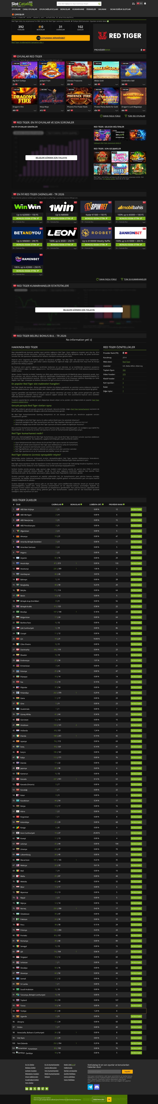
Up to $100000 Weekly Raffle (96, 240)
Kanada (23, 779)
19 (56, 536)
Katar (22, 795)
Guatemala (24, 709)
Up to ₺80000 (61, 214)
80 (56, 768)
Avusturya (24, 569)
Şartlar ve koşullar (70, 1076)
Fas (21, 682)
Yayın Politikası (69, 1085)
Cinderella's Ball (128, 80)
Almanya (23, 536)
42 (56, 881)
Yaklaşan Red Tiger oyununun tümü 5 (107, 143)
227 (55, 779)
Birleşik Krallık (26, 606)
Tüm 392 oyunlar (136, 116)
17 (56, 617)
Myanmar (24, 892)
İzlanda (23, 763)
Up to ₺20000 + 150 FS (27, 214)
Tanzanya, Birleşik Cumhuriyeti (32, 995)
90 (55, 746)
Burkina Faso (25, 623)
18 (56, 639)
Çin (21, 639)
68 (55, 649)
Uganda (23, 1016)
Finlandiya (24, 693)
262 (55, 693)
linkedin (26, 1092)
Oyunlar (16, 9)
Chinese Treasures (74, 80)
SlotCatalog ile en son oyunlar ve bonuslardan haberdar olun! (108, 1071)
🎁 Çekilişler (18, 14)
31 (56, 1011)
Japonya (23, 768)
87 (55, 563)
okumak (102, 9)
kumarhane (78, 9)
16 (56, 682)
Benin (22, 596)
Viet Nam (24, 1041)
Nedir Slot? (69, 1070)
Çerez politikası (69, 1082)
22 (56, 1041)
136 (55, 930)
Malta (22, 876)
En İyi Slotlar (29, 1070)
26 (56, 574)
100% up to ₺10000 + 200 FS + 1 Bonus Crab (130, 240)
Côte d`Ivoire (25, 644)
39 (56, 914)
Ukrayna (23, 1022)
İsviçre (23, 752)
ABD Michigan (26, 515)
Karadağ (23, 790)
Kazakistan (24, 800)
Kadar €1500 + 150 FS (96, 214)
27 (56, 660)
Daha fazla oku (98, 1099)
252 (55, 1047)
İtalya (22, 757)
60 (56, 973)
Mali (22, 871)
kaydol (127, 1077)
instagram (38, 1092)
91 (55, 606)
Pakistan (23, 919)
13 (56, 806)
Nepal (22, 898)
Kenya (22, 806)
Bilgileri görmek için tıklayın (51, 157)
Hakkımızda (68, 1073)
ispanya (23, 741)
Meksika (23, 881)
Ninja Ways (44, 107)
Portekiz (23, 935)
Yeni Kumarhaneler (52, 1076)
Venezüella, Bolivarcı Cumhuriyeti (29, 1037)
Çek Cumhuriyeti (27, 628)
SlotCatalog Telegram (90, 1091)
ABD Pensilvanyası (27, 525)
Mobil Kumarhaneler (52, 1079)
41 (56, 714)
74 (55, 951)
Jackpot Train (45, 80)
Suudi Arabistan (26, 989)
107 (55, 612)
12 (56, 719)
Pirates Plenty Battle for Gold (106, 107)
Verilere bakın (136, 509)
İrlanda (23, 736)
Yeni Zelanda (25, 1047)
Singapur (24, 957)
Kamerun (24, 774)
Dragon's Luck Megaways (132, 107)
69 (55, 730)
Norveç (23, 908)
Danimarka (24, 649)
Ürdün (23, 1027)
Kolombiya (24, 822)
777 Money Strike (109, 179)
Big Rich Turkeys (19, 80)
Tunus (22, 1005)
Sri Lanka (24, 984)
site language (138, 3)
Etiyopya (23, 676)
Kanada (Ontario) (27, 784)
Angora (23, 552)
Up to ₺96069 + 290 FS (27, 240)
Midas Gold (99, 80)
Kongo (23, 827)
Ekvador (23, 655)
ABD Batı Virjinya (27, 509)
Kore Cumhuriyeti (27, 833)
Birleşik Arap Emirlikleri (29, 601)
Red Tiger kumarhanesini (80, 409)
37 (56, 687)
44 (56, 800)
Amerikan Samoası (27, 547)
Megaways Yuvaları (32, 1079)
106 (55, 752)
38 (56, 924)
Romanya (24, 941)
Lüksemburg (25, 854)
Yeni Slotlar (29, 1088)
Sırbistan (24, 962)
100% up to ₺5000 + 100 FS (130, 214)
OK (109, 1099)
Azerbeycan (25, 574)
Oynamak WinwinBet (53, 37)
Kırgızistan (24, 817)
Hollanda (24, 730)
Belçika (23, 590)
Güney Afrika (25, 714)
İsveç (22, 747)
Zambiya (23, 1057)
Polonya (23, 930)
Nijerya (23, 903)
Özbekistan (24, 914)
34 (56, 1000)
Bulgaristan (25, 617)
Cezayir (23, 633)
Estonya (23, 671)
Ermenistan (25, 666)
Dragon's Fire (18, 107)
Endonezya (24, 660)
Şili (21, 952)
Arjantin (23, 558)
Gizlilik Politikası (69, 1079)
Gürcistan (24, 720)
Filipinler (23, 687)
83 (55, 935)
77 (55, 590)
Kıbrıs (22, 811)
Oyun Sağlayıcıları (48, 9)
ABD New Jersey (26, 520)
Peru (22, 925)
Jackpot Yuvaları (31, 1076)
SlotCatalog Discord (96, 1091)
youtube (30, 1092)
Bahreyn (23, 579)
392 (124, 370)
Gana (22, 698)
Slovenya (24, 973)
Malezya (23, 865)
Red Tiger (126, 362)
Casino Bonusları (51, 1073)
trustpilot (46, 1092)
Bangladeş (24, 585)
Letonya (23, 844)
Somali (23, 978)
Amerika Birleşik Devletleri (30, 542)
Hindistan (24, 725)
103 (55, 725)
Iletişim (47, 1082)
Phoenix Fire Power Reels (77, 107)
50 (56, 968)
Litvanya (23, 849)
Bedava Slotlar (30, 1073)
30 (56, 941)
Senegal (23, 946)
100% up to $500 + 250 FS (61, 240)
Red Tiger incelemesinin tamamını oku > (28, 42)
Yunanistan (25, 1052)
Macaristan (24, 860)
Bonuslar (65, 9)
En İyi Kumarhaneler (52, 1070)
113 (55, 757)
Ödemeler (91, 9)
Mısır (22, 887)
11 (56, 633)
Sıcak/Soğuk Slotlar (120, 9)
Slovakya (23, 968)
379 (124, 374)
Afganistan (24, 531)
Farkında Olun (20, 222)
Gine (22, 703)
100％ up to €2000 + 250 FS (27, 267)
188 (55, 736)
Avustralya (24, 563)
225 (55, 568)
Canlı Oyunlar (30, 9)
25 (56, 671)
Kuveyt (23, 838)
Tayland (23, 1000)
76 (55, 741)
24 (56, 849)
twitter (34, 1092)
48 (56, 585)
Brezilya (23, 612)
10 (56, 595)
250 (55, 908)
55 (56, 558)
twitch (42, 1092)
